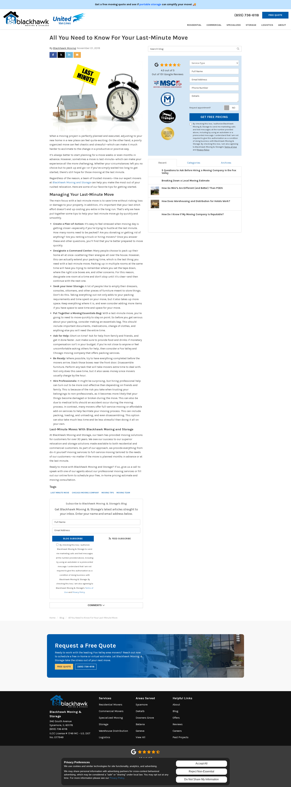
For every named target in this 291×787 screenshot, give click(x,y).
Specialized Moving (111, 717)
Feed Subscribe (121, 538)
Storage (103, 724)
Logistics (104, 737)
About (176, 704)
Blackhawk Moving (64, 48)
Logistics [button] (267, 25)
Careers (177, 730)
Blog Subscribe (73, 538)
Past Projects (180, 737)
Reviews (178, 724)
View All (140, 737)
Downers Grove (145, 717)
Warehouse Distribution (113, 730)
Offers (176, 717)
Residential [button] (194, 25)
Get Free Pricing (214, 117)
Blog (175, 711)
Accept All (201, 763)
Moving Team (123, 492)
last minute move (60, 492)
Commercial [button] (213, 25)
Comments (95, 605)
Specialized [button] (234, 25)
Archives (226, 162)
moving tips (108, 492)
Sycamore (142, 704)
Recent (162, 162)
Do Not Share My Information (201, 779)
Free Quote (275, 15)
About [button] (282, 25)
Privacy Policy (78, 592)
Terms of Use (230, 147)
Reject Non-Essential (201, 771)
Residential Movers (110, 704)
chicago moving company (85, 492)
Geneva (140, 730)
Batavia (140, 724)
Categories (193, 162)
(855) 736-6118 (85, 666)
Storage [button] (251, 25)
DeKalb (140, 711)
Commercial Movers (111, 711)
